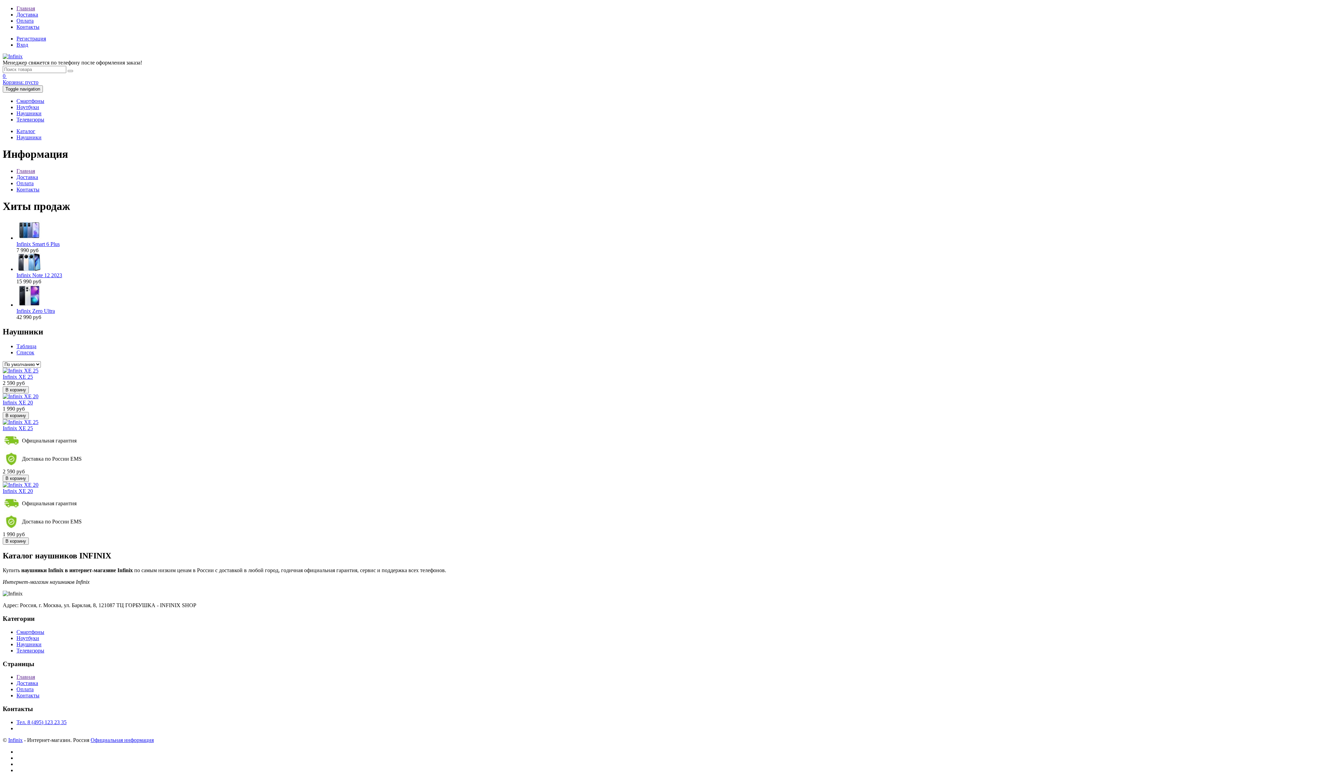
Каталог (25, 131)
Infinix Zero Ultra (35, 311)
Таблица (26, 346)
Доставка (27, 14)
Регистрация (31, 39)
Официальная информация (122, 740)
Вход (22, 45)
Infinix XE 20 (18, 402)
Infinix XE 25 (18, 377)
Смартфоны (30, 101)
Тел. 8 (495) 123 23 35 (41, 722)
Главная (25, 8)
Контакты (27, 27)
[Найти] (70, 71)
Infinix (15, 740)
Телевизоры (30, 119)
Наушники (29, 113)
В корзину (15, 389)
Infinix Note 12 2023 (39, 275)
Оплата (25, 21)
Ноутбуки (27, 107)
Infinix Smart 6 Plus (38, 244)
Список (25, 352)
